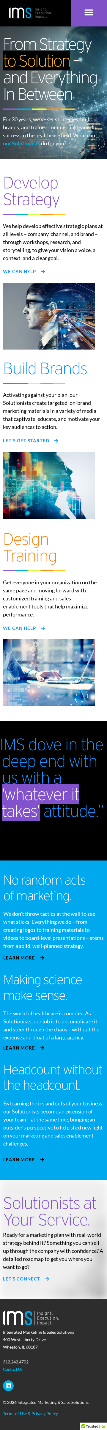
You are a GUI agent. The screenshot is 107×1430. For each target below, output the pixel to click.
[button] (89, 12)
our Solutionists (21, 143)
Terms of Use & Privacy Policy (30, 1413)
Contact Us (13, 1369)
